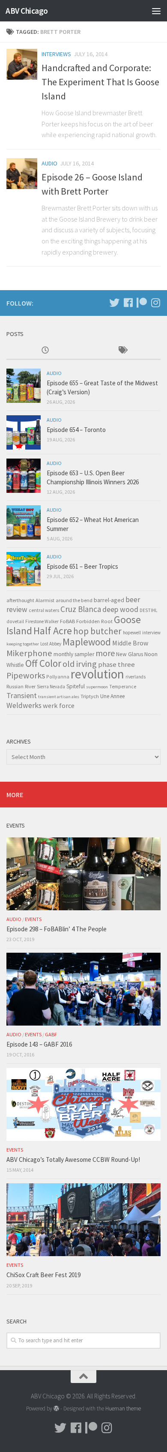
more (105, 653)
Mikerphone (29, 653)
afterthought (20, 600)
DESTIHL (149, 610)
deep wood (120, 609)
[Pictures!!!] (155, 302)
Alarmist (45, 600)
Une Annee (112, 696)
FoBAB (67, 621)
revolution (97, 674)
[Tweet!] (114, 302)
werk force (59, 705)
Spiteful (75, 686)
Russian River (21, 686)
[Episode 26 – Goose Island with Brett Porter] (21, 173)
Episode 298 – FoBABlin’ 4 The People (56, 929)
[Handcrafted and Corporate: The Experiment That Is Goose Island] (21, 64)
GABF (51, 1034)
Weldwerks (24, 705)
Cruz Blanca (80, 609)
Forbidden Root (94, 621)
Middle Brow (130, 643)
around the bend (74, 600)
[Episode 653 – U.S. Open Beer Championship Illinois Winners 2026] (23, 476)
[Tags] (122, 351)
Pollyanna (57, 676)
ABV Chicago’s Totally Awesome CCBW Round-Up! (73, 1159)
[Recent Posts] (45, 351)
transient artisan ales (58, 696)
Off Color (43, 663)
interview (151, 633)
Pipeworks (25, 675)
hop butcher (97, 631)
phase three (116, 664)
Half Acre (52, 630)
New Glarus (129, 654)
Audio (49, 163)
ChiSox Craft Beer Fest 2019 (43, 1275)
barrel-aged (109, 600)
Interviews (56, 54)
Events (33, 919)
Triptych (90, 696)
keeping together (22, 644)
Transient (21, 695)
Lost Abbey (50, 644)
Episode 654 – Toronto (76, 430)
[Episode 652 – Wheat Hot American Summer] (23, 522)
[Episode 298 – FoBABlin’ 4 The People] (83, 873)
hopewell (132, 633)
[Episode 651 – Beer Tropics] (23, 569)
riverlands (135, 677)
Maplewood (87, 642)
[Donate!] (142, 302)
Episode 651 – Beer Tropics (82, 566)
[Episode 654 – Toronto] (23, 432)
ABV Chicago (27, 11)
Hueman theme (123, 1408)
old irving (80, 663)
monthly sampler (74, 654)
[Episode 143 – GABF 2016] (83, 989)
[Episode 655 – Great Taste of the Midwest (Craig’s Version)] (23, 386)
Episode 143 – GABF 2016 (39, 1044)
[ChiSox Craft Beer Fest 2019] (83, 1219)
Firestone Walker (42, 621)
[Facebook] (128, 302)
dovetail (15, 621)
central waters (44, 610)
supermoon (97, 687)
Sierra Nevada (51, 687)
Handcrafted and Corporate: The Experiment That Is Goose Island (100, 82)
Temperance (122, 687)
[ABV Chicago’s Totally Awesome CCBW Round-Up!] (83, 1104)
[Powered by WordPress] (56, 1408)
